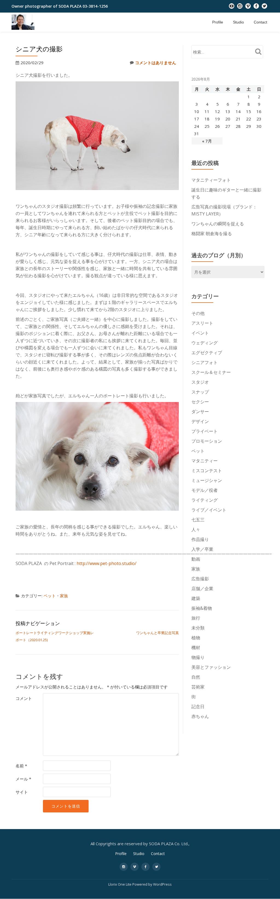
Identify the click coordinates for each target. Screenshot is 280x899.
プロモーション (206, 441)
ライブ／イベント (208, 510)
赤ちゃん (200, 716)
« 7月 (207, 141)
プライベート (204, 431)
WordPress (162, 884)
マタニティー (204, 461)
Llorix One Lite (120, 884)
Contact (260, 22)
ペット (49, 595)
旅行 (195, 618)
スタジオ (200, 382)
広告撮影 (200, 579)
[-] (231, 7)
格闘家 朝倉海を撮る (211, 233)
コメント (24, 698)
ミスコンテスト (206, 471)
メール (23, 779)
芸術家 (198, 687)
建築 (195, 598)
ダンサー (200, 412)
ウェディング (204, 343)
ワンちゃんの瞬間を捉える (217, 224)
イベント (200, 333)
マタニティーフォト (211, 180)
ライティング (204, 500)
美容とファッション (211, 667)
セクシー (200, 402)
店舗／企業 (202, 588)
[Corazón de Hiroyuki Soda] (23, 22)
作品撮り (200, 539)
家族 (64, 595)
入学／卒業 (202, 549)
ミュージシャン (206, 480)
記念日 (198, 706)
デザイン (200, 421)
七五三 (198, 520)
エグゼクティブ (206, 353)
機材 (195, 647)
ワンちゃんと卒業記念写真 (157, 632)
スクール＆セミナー (211, 372)
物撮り (198, 657)
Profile (217, 22)
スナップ (200, 392)
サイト (22, 792)
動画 (195, 559)
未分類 (198, 628)
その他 (198, 313)
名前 (21, 765)
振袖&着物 (201, 608)
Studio (238, 22)
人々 (195, 530)
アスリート (202, 323)
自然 (195, 677)
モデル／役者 (204, 490)
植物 (195, 638)
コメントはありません (155, 62)
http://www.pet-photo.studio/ (106, 563)
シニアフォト (204, 362)
